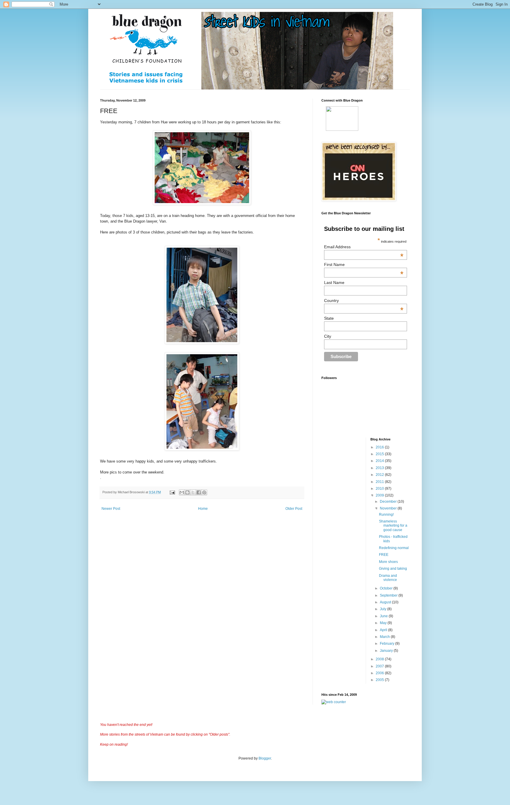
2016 (380, 447)
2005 (380, 680)
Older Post (293, 509)
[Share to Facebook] (199, 492)
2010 (380, 488)
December (389, 501)
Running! (386, 514)
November (389, 508)
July (383, 609)
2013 (380, 468)
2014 (380, 461)
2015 (380, 454)
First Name (363, 264)
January (387, 651)
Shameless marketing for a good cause (393, 525)
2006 (380, 673)
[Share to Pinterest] (204, 492)
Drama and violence (388, 578)
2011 (380, 482)
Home (203, 509)
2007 (380, 666)
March (385, 637)
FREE (383, 555)
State (329, 318)
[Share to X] (193, 492)
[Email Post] (172, 492)
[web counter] (333, 702)
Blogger (265, 758)
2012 (380, 475)
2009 (380, 495)
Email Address (363, 246)
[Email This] (182, 492)
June (384, 616)
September (389, 595)
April (384, 630)
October (386, 588)
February (387, 643)
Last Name (334, 282)
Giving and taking (393, 568)
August (386, 602)
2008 (380, 659)
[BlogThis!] (187, 492)
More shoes (388, 562)
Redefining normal (394, 548)
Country (363, 300)
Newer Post (111, 509)
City (327, 336)
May (384, 623)
